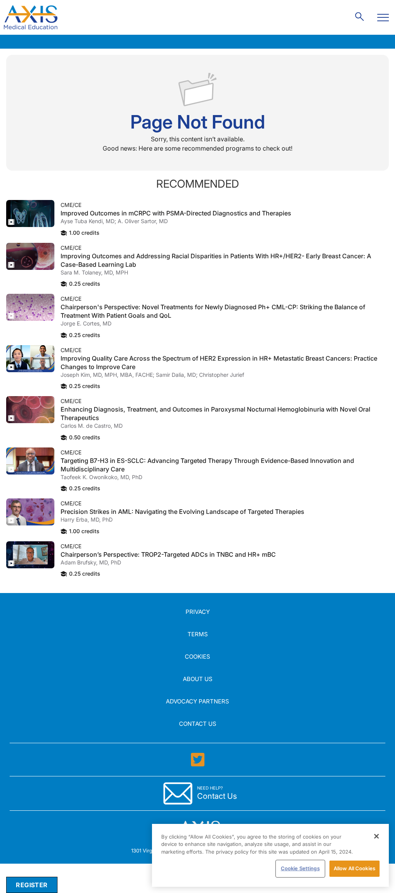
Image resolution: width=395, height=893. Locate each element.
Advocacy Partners (197, 701)
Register (31, 885)
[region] (270, 855)
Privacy (198, 611)
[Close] (376, 836)
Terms (197, 634)
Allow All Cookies (354, 868)
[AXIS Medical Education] (30, 17)
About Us (198, 679)
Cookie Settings (300, 868)
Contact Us (197, 723)
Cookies (197, 656)
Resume (30, 213)
